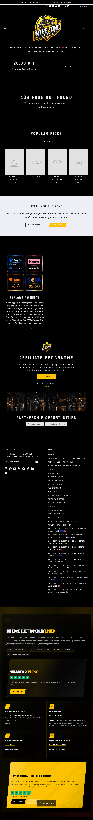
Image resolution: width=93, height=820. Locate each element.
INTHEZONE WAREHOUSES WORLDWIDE (64, 466)
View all (46, 141)
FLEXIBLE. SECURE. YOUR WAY (25, 328)
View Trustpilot (18, 691)
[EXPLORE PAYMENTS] (25, 273)
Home (12, 47)
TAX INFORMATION (55, 488)
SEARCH (51, 454)
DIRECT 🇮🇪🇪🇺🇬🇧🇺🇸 (57, 47)
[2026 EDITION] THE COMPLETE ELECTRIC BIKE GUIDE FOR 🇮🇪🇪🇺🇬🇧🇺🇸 (67, 530)
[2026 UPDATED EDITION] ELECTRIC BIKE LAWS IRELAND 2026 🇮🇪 (67, 572)
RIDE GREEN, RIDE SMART (58, 503)
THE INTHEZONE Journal (41, 52)
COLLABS (60, 52)
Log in (46, 386)
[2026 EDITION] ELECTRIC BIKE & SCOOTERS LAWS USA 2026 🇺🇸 (66, 560)
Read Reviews (33, 802)
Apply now (46, 377)
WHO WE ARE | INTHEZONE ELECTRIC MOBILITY (67, 458)
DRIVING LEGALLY (55, 510)
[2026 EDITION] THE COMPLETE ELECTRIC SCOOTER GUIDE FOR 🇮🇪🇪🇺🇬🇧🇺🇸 (65, 536)
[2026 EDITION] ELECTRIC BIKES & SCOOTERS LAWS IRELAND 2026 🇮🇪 (67, 542)
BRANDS (39, 47)
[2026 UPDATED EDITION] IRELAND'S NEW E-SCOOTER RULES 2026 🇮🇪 (66, 566)
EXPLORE (68, 66)
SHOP (28, 47)
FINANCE (77, 47)
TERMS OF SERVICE (56, 514)
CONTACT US (53, 473)
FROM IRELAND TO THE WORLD (60, 462)
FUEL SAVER (53, 507)
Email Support (18, 802)
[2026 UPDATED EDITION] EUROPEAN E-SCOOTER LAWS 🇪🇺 (68, 578)
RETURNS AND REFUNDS (58, 495)
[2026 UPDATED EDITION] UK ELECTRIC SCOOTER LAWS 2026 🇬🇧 (68, 585)
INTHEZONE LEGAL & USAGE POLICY (62, 521)
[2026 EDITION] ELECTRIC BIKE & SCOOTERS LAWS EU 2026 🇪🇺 (66, 554)
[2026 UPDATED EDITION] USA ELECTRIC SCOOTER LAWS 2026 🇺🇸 (64, 591)
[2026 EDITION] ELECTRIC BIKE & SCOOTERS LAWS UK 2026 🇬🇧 (66, 548)
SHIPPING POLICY (55, 484)
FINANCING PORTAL (56, 480)
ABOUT (20, 47)
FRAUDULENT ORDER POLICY (59, 525)
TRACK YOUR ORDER (56, 499)
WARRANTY (52, 492)
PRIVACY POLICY (54, 518)
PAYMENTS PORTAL (55, 477)
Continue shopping (46, 107)
